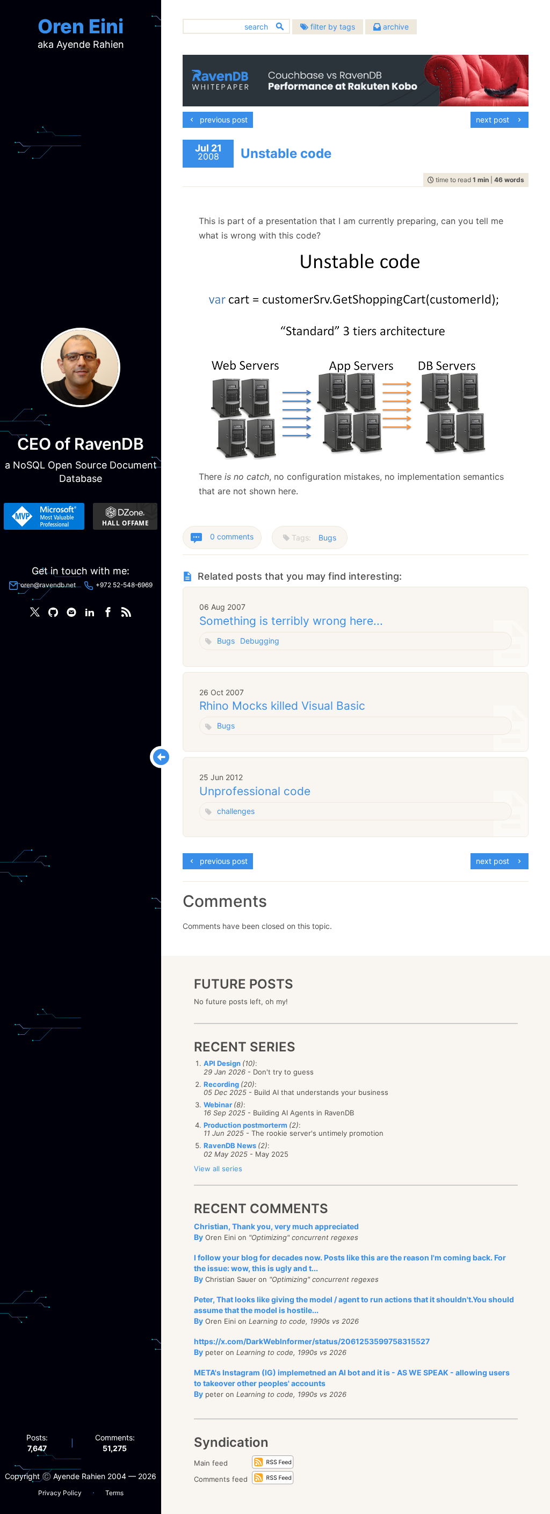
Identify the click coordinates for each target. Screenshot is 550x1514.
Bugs (327, 537)
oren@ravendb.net (48, 585)
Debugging (259, 640)
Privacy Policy (60, 1493)
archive (395, 26)
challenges (236, 811)
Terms (114, 1493)
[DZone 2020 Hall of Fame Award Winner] (125, 516)
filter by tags (331, 26)
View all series (218, 1168)
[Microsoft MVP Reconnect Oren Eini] (44, 516)
